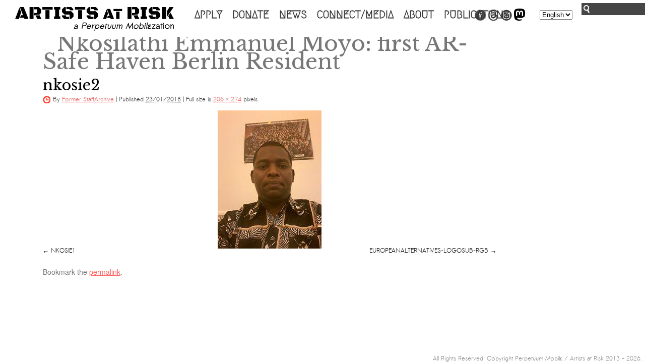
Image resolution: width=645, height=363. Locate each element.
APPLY (208, 14)
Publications (476, 14)
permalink (104, 272)
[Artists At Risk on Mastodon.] (519, 18)
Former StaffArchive (88, 99)
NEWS (293, 14)
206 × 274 (227, 99)
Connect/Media (355, 14)
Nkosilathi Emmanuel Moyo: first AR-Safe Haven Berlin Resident (255, 52)
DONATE (250, 14)
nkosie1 (63, 250)
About (419, 14)
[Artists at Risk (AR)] (94, 19)
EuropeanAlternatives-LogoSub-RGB (428, 250)
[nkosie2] (269, 179)
